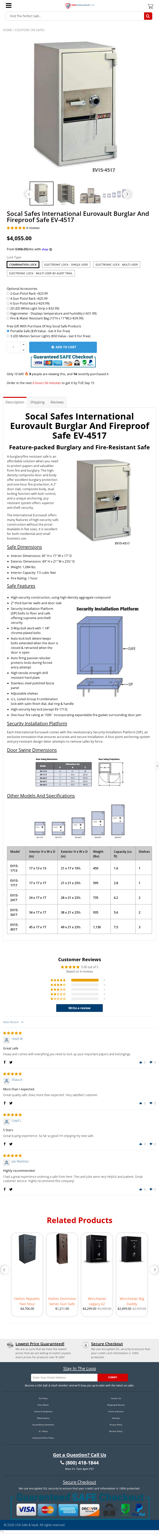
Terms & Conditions (43, 1411)
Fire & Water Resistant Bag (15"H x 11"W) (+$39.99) (46, 318)
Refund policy (43, 1418)
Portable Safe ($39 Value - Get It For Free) (40, 331)
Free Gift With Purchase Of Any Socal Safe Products (44, 326)
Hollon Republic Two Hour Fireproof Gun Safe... (27, 1301)
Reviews (57, 402)
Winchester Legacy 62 (97, 1301)
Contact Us (116, 1398)
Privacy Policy (116, 1424)
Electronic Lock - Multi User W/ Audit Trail (41, 273)
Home (7, 30)
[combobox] (79, 16)
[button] (16, 228)
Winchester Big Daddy (132, 1301)
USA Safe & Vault (26, 1525)
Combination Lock (23, 264)
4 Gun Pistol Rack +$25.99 (29, 298)
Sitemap (116, 1418)
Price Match (43, 1405)
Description (14, 402)
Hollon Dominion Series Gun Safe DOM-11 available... (62, 1301)
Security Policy (116, 1431)
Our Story (43, 1398)
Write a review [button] (79, 1008)
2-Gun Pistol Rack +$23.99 (29, 293)
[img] (12, 1033)
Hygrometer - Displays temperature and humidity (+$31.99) (53, 313)
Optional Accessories (22, 289)
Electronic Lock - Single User (66, 264)
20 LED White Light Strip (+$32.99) (34, 308)
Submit (112, 1377)
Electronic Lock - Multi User (117, 264)
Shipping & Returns (116, 1405)
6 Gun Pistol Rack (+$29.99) (29, 303)
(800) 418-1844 (82, 1462)
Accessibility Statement (43, 1424)
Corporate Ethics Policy (43, 1437)
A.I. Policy (43, 1431)
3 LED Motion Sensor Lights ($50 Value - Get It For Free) (50, 336)
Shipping (37, 402)
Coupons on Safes (30, 30)
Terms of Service (116, 1411)
